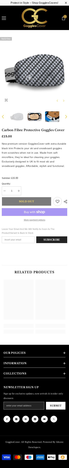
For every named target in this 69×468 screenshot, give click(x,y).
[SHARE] (64, 201)
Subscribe (52, 239)
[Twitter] (53, 419)
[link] (19, 326)
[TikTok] (35, 419)
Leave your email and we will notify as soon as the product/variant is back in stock (28, 231)
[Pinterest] (25, 419)
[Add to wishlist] (57, 201)
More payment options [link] (34, 220)
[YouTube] (44, 419)
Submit (56, 405)
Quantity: (6, 184)
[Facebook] (7, 419)
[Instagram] (16, 419)
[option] (34, 71)
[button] (57, 101)
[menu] (4, 18)
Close (66, 3)
